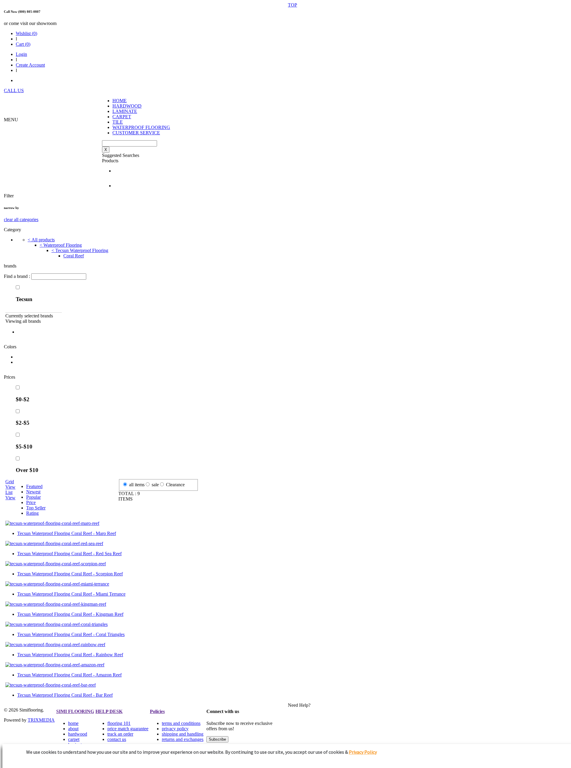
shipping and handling (182, 733)
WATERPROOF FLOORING (141, 127)
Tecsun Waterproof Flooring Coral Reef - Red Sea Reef (69, 553)
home (73, 723)
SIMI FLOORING (75, 711)
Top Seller (36, 507)
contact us (116, 739)
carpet (73, 739)
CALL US (14, 90)
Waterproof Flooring (61, 245)
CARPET (121, 116)
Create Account (30, 64)
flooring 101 (119, 723)
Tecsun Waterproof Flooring (79, 250)
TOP (292, 4)
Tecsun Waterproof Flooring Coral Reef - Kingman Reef (70, 614)
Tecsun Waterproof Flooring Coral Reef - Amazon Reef (69, 674)
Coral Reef (73, 255)
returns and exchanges (182, 739)
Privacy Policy (363, 752)
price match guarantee (127, 728)
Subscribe (217, 739)
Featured (34, 486)
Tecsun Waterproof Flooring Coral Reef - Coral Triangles (71, 634)
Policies (157, 711)
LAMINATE (124, 111)
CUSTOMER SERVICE (136, 132)
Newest (33, 491)
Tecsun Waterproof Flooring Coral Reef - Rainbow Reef (70, 654)
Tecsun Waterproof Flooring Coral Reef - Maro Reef (66, 533)
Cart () (23, 44)
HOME (119, 100)
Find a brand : (17, 276)
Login (21, 54)
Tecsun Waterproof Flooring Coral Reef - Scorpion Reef (70, 573)
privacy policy (175, 728)
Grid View (10, 484)
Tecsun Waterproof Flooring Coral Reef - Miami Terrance (71, 594)
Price (31, 502)
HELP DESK (109, 711)
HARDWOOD (127, 105)
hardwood (77, 733)
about (73, 728)
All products (41, 239)
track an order (120, 733)
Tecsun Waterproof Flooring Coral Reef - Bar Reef (65, 695)
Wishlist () (26, 33)
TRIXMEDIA (41, 720)
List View (10, 495)
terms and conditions (181, 723)
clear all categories (21, 219)
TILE (117, 122)
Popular (33, 497)
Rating (32, 513)
